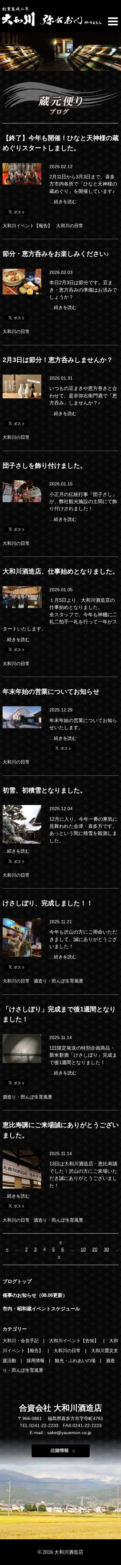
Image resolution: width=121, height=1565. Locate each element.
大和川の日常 (69, 225)
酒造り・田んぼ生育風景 (58, 980)
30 (106, 1249)
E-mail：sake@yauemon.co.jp (60, 1432)
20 (94, 1249)
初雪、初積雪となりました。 (44, 790)
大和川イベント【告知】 (74, 1340)
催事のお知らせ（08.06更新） (35, 1295)
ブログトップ (17, 1281)
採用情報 (36, 1360)
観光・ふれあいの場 (76, 1360)
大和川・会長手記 (21, 1340)
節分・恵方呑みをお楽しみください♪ (56, 253)
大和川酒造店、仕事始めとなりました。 (61, 571)
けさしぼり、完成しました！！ (48, 903)
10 (83, 1249)
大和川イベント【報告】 (27, 225)
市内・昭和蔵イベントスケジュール (41, 1308)
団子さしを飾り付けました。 (44, 465)
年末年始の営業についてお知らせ (51, 691)
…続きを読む (62, 201)
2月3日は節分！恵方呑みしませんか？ (58, 359)
